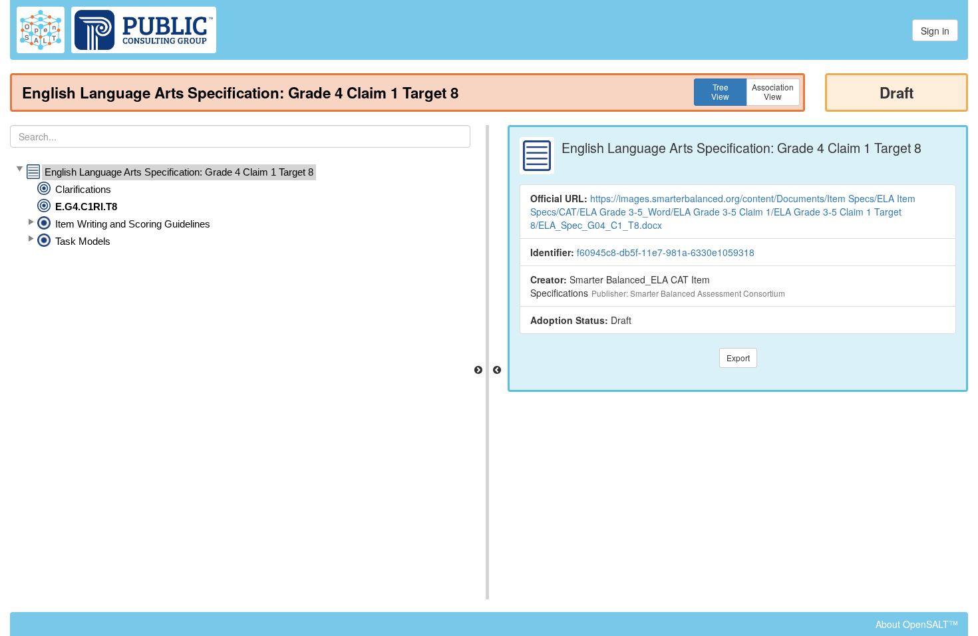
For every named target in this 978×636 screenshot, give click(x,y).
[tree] (240, 207)
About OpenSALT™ (917, 624)
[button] (19, 169)
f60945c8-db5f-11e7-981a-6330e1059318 (665, 252)
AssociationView (773, 91)
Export (738, 357)
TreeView (720, 91)
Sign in (935, 30)
